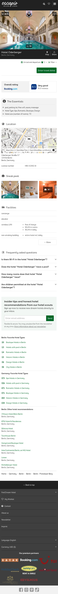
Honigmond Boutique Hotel (12, 443)
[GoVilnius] (29, 580)
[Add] (54, 14)
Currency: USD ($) (8, 547)
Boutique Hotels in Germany (15, 393)
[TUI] (48, 560)
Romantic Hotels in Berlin (14, 352)
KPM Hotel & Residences (11, 421)
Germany (12, 474)
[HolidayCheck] (10, 570)
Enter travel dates (46, 70)
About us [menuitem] (5, 513)
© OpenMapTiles (21, 150)
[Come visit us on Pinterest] (32, 590)
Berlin (21, 474)
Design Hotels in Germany (14, 403)
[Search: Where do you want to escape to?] (44, 4)
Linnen (4, 457)
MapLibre (9, 150)
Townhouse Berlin (8, 436)
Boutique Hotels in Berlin (14, 342)
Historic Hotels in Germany (14, 398)
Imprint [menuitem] (4, 526)
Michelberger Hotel (9, 465)
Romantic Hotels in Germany (15, 388)
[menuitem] (29, 499)
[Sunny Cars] (29, 570)
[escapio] (9, 4)
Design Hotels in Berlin (13, 362)
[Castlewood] (10, 580)
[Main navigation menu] (55, 4)
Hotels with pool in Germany (15, 383)
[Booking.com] (29, 560)
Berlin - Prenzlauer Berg (43, 474)
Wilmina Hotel (7, 428)
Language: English (8, 540)
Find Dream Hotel (8, 492)
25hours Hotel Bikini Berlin (12, 414)
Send (50, 318)
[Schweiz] (48, 570)
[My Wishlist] (49, 4)
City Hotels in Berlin (12, 367)
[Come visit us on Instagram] (26, 590)
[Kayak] (10, 560)
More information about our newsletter (30, 326)
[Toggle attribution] (53, 150)
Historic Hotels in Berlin (13, 357)
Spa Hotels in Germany (12, 378)
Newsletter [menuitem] (6, 520)
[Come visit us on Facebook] (21, 590)
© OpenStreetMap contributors (39, 150)
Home (3, 474)
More (48, 242)
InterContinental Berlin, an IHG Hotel (15, 450)
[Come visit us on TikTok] (37, 590)
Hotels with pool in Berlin (14, 347)
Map (47, 54)
